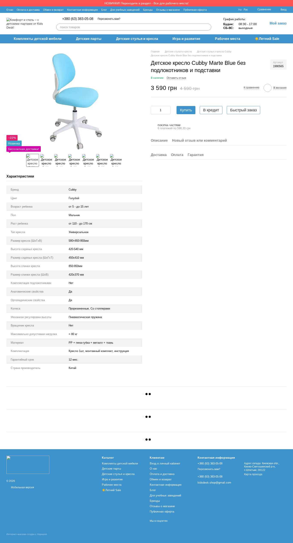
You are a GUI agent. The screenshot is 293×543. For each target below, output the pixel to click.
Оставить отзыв (176, 77)
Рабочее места (227, 39)
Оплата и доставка (28, 9)
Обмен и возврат (53, 9)
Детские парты (88, 39)
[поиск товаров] (207, 27)
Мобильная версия (22, 487)
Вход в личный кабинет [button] (165, 463)
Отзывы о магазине (168, 9)
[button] (289, 3)
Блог (104, 9)
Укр (240, 9)
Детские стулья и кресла (137, 39)
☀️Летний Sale (267, 39)
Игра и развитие (186, 39)
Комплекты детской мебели (38, 39)
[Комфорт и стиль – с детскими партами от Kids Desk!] (27, 464)
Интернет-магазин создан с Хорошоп (26, 534)
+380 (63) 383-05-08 (77, 19)
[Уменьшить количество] (154, 110)
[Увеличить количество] (167, 110)
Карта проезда (253, 474)
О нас (9, 9)
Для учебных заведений (125, 9)
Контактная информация (82, 9)
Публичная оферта (195, 9)
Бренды (148, 9)
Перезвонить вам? (109, 18)
